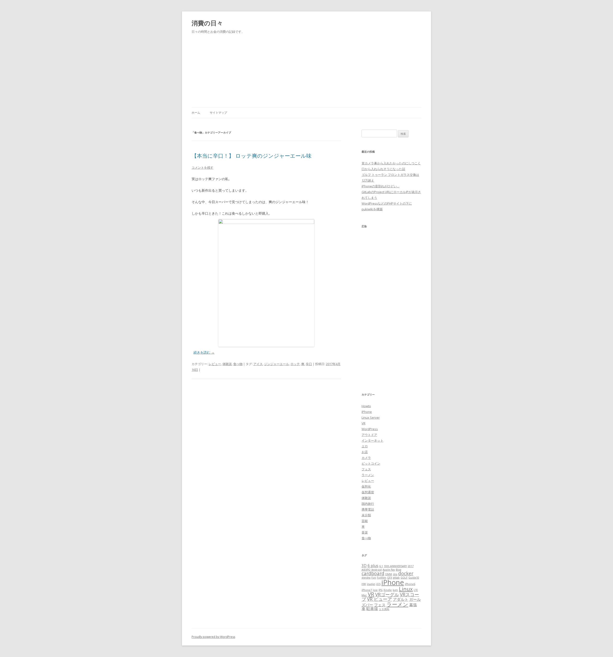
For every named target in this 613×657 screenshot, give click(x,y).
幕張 (413, 604)
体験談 (227, 364)
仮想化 (366, 486)
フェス (366, 469)
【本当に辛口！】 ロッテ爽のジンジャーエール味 (252, 155)
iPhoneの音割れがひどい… (380, 186)
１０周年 (384, 609)
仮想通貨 (368, 492)
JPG (381, 590)
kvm (395, 590)
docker (405, 573)
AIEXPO (366, 569)
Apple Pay (389, 569)
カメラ (366, 458)
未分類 (366, 515)
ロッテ (295, 364)
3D (364, 565)
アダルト (400, 599)
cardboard (373, 573)
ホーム (196, 113)
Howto (366, 406)
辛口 (309, 364)
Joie (375, 590)
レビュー (215, 364)
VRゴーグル (387, 594)
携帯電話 (368, 509)
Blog (398, 569)
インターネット (372, 440)
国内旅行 (368, 503)
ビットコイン (371, 463)
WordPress (370, 429)
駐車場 (372, 608)
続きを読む (204, 352)
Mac (364, 595)
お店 (365, 452)
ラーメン (368, 475)
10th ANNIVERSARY (395, 566)
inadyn (371, 584)
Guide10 (414, 577)
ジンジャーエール (276, 364)
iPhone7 (367, 590)
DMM (388, 574)
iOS (378, 584)
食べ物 (238, 364)
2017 (411, 566)
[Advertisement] (306, 67)
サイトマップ (218, 113)
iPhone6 (410, 584)
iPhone (367, 412)
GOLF (404, 577)
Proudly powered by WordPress (213, 637)
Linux (406, 588)
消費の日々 (207, 23)
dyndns (366, 577)
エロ (365, 446)
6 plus (373, 565)
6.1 (381, 566)
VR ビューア (379, 599)
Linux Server (371, 417)
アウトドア (369, 435)
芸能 (365, 521)
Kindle (388, 590)
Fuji (373, 577)
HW (364, 584)
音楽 (365, 532)
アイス (258, 364)
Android (376, 569)
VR (363, 423)
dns (395, 574)
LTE (416, 590)
